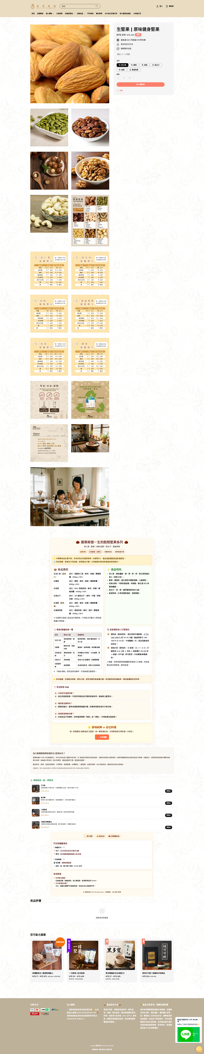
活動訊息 (80, 13)
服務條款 (95, 1049)
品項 (118, 60)
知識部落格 (69, 13)
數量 (118, 74)
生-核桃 (144, 65)
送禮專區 (40, 13)
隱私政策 (102, 1049)
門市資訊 (90, 13)
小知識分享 (137, 13)
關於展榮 (99, 13)
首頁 (33, 13)
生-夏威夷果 (134, 70)
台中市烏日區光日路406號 (69, 851)
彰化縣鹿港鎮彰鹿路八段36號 (70, 854)
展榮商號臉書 (66, 863)
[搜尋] (96, 6)
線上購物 (49, 13)
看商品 (169, 791)
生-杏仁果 (122, 65)
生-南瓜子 (156, 65)
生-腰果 (134, 65)
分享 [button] (121, 90)
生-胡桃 (122, 70)
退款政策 (109, 1049)
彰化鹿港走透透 (125, 13)
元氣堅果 (59, 13)
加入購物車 (140, 84)
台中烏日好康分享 (111, 13)
